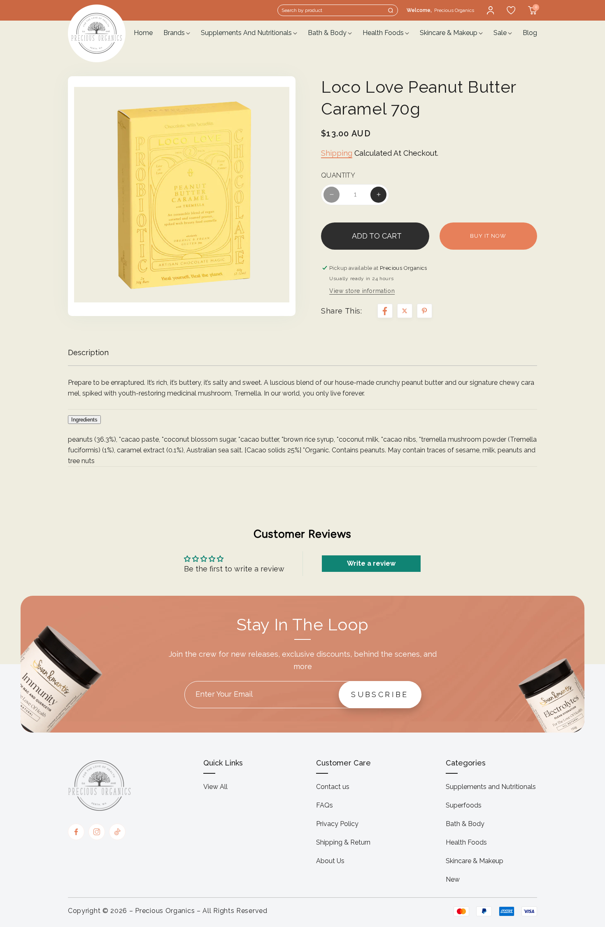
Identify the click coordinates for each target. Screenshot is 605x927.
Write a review (371, 563)
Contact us (332, 787)
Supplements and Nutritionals (491, 787)
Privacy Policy (337, 824)
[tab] (302, 417)
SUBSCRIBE (380, 694)
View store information (362, 291)
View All (215, 787)
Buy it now (488, 236)
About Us (330, 861)
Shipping (336, 153)
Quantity (338, 175)
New (453, 879)
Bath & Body (465, 824)
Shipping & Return (343, 842)
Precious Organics (165, 911)
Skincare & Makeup (474, 861)
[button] (337, 10)
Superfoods (464, 805)
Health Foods (466, 842)
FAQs (324, 805)
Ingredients (84, 420)
